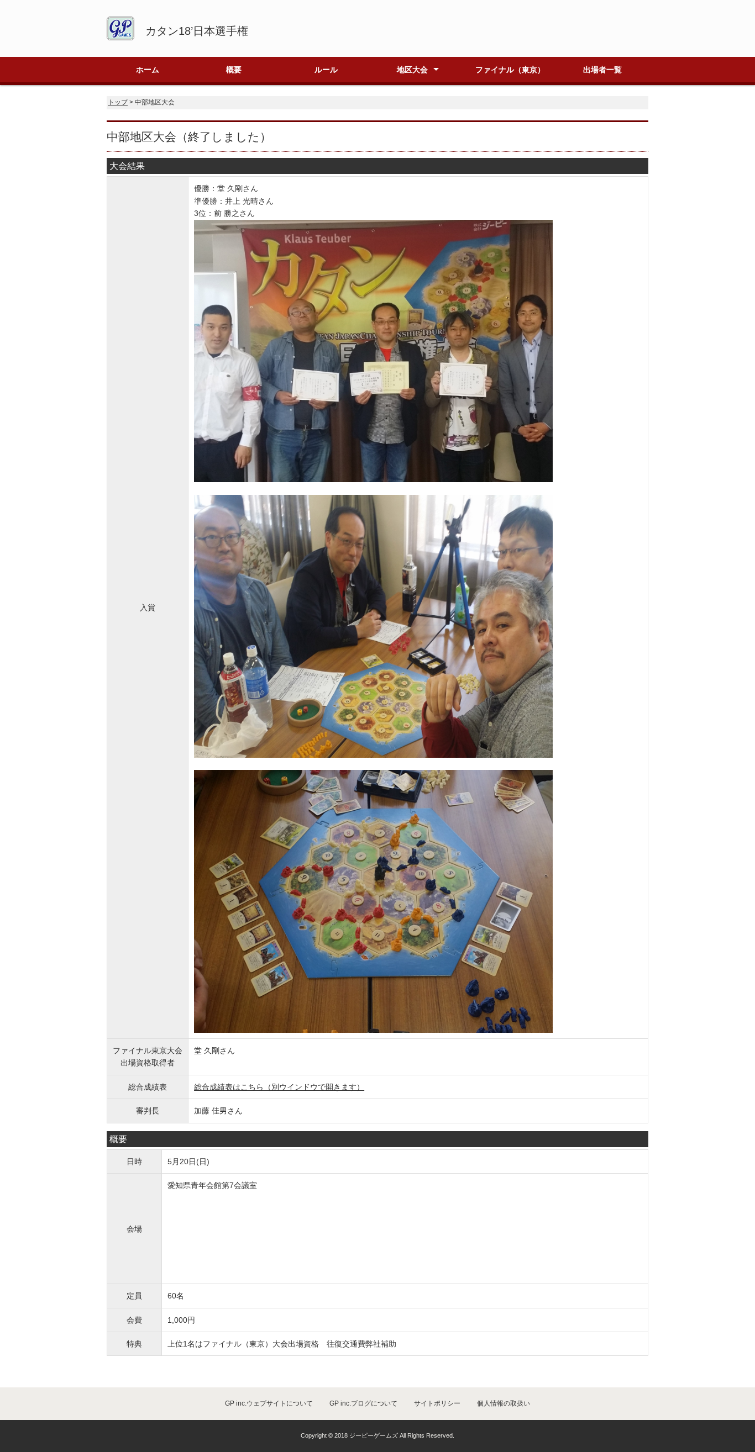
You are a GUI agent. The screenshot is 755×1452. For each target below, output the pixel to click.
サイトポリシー (437, 1403)
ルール (326, 69)
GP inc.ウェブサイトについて (269, 1403)
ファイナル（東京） (510, 69)
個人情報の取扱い (503, 1403)
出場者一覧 (602, 69)
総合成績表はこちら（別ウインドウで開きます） (279, 1087)
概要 (234, 69)
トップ (118, 102)
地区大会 (412, 69)
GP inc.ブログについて (363, 1403)
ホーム (147, 69)
